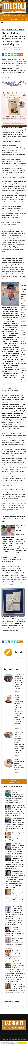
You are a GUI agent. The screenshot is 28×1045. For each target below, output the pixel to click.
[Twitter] (6, 54)
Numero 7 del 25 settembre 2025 (16, 29)
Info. (17, 1043)
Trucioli (6, 49)
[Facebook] (3, 54)
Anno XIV (3, 29)
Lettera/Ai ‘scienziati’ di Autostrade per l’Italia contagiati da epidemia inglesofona (14, 931)
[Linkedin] (9, 54)
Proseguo (23, 1042)
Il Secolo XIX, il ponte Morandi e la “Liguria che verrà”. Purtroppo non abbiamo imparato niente (15, 837)
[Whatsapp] (12, 54)
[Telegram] (15, 54)
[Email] (18, 54)
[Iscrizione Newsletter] (14, 1025)
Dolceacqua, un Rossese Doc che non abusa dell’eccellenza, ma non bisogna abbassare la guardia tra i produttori (19, 681)
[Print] (21, 54)
